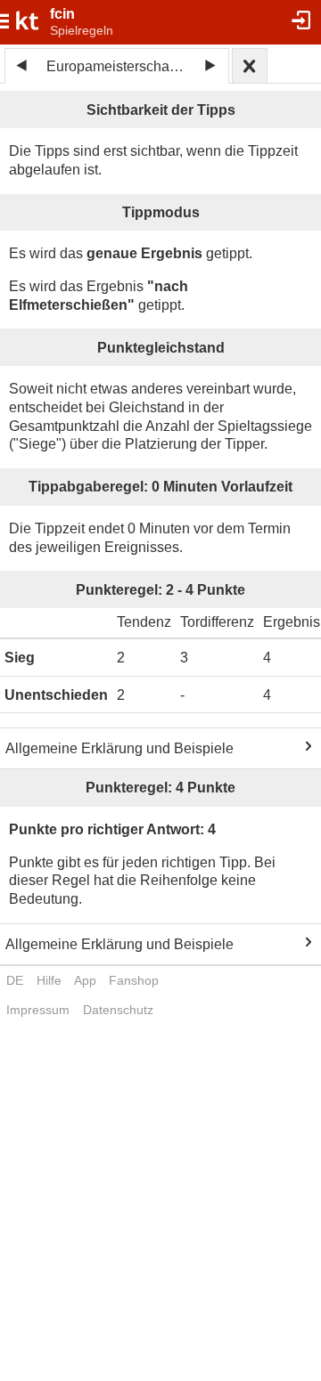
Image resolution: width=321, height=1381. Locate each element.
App (85, 980)
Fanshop (134, 980)
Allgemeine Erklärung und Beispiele (119, 748)
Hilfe (49, 980)
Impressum (38, 1010)
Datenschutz (118, 1010)
